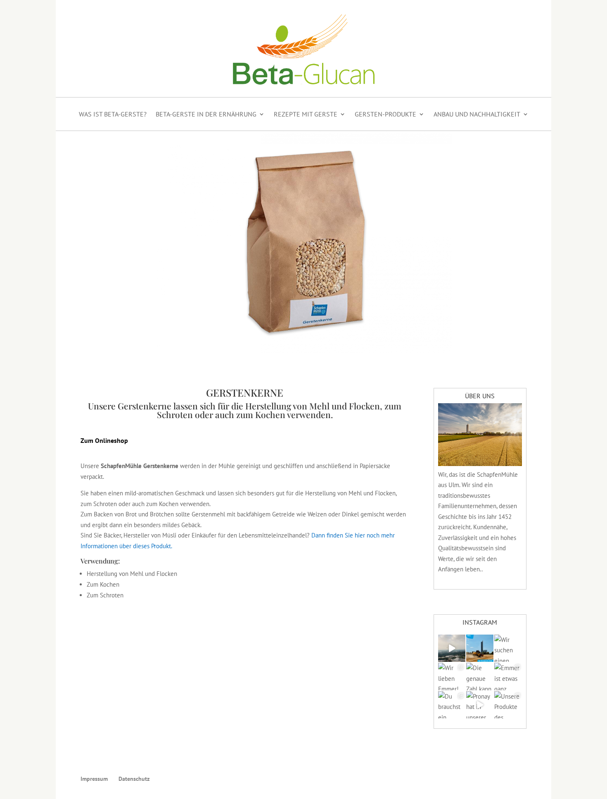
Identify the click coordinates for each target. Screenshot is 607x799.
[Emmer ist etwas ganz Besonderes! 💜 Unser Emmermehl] (508, 676)
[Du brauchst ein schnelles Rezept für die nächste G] (451, 704)
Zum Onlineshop (104, 440)
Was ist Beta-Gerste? (113, 114)
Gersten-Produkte (385, 114)
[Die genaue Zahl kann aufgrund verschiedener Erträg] (479, 676)
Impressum (94, 778)
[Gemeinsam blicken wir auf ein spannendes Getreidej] (479, 648)
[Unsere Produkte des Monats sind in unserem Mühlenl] (508, 704)
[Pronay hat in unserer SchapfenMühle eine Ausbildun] (479, 704)
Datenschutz (134, 778)
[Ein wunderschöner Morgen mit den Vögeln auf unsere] (451, 648)
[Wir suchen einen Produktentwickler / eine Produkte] (508, 648)
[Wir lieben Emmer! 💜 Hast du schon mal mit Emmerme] (451, 676)
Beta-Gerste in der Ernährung (206, 114)
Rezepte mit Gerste (305, 114)
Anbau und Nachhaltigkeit (477, 114)
